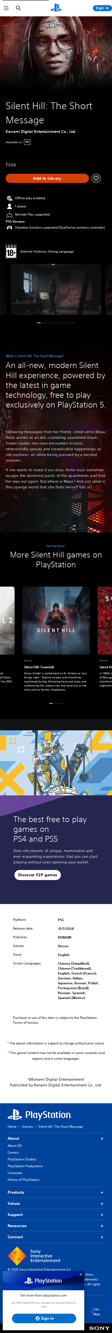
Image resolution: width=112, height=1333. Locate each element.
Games (27, 1126)
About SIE (15, 1145)
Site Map (96, 1311)
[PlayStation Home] (56, 8)
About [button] (13, 1138)
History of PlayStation (23, 1179)
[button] (51, 703)
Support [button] (15, 1214)
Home (12, 1126)
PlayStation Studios (22, 1159)
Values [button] (14, 1203)
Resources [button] (17, 1225)
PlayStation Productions (25, 1166)
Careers (13, 1152)
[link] (56, 640)
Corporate (15, 1172)
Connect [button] (15, 1236)
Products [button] (16, 1192)
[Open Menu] (6, 8)
